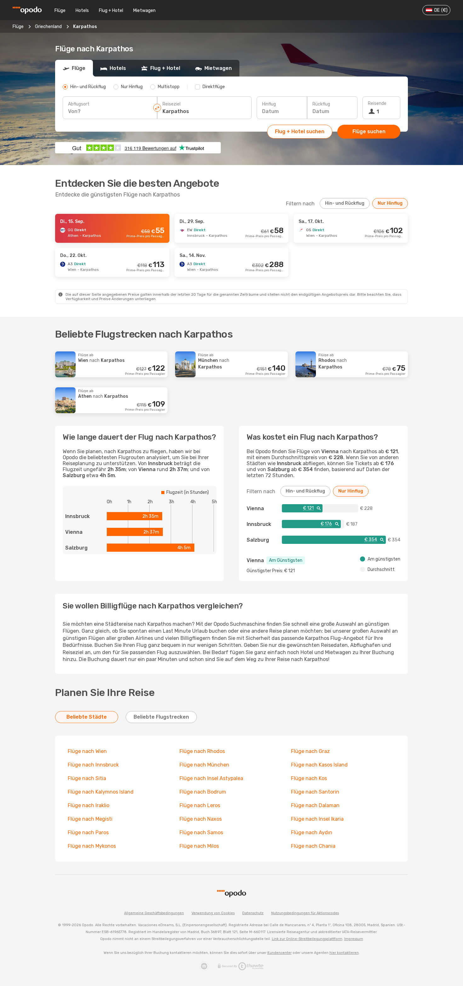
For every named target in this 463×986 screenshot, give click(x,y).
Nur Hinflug (390, 203)
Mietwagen (144, 10)
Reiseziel (171, 104)
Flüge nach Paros (88, 832)
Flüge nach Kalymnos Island (101, 792)
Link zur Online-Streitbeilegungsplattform (307, 939)
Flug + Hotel (111, 10)
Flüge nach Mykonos (92, 846)
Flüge (60, 10)
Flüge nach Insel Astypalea (211, 778)
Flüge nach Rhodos (202, 751)
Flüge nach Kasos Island (319, 765)
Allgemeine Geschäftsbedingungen (154, 913)
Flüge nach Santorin (315, 792)
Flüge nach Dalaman (315, 805)
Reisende (377, 103)
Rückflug (321, 104)
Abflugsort (78, 104)
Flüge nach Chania (313, 846)
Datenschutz (253, 913)
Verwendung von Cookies (213, 913)
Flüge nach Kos (309, 778)
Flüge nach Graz (310, 751)
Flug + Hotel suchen (299, 131)
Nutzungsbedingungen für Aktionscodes (305, 913)
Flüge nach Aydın (311, 832)
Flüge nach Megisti (90, 819)
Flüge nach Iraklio (88, 805)
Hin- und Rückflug (344, 203)
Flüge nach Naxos (201, 819)
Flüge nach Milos (199, 846)
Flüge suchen (369, 131)
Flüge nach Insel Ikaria (317, 819)
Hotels (82, 10)
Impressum (353, 939)
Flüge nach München (204, 765)
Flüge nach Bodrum (203, 792)
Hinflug (269, 104)
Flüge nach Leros (200, 805)
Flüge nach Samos (201, 832)
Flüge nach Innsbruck (93, 765)
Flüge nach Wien (87, 751)
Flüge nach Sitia (87, 778)
